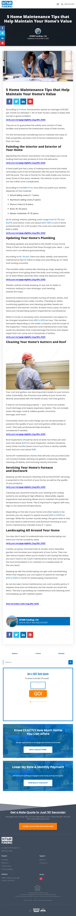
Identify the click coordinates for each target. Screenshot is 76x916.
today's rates (6, 866)
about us (42, 860)
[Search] (70, 662)
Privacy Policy (28, 900)
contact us (43, 863)
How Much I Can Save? (38, 783)
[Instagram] (41, 880)
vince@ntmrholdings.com (10, 848)
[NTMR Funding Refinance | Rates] (6, 840)
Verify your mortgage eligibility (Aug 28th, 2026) (25, 120)
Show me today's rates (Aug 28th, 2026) (22, 604)
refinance (5, 863)
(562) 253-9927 (69, 4)
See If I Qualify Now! (38, 749)
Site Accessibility (7, 869)
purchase (4, 860)
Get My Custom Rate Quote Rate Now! (38, 826)
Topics (38, 654)
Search (15, 654)
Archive (61, 654)
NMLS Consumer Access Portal (43, 900)
